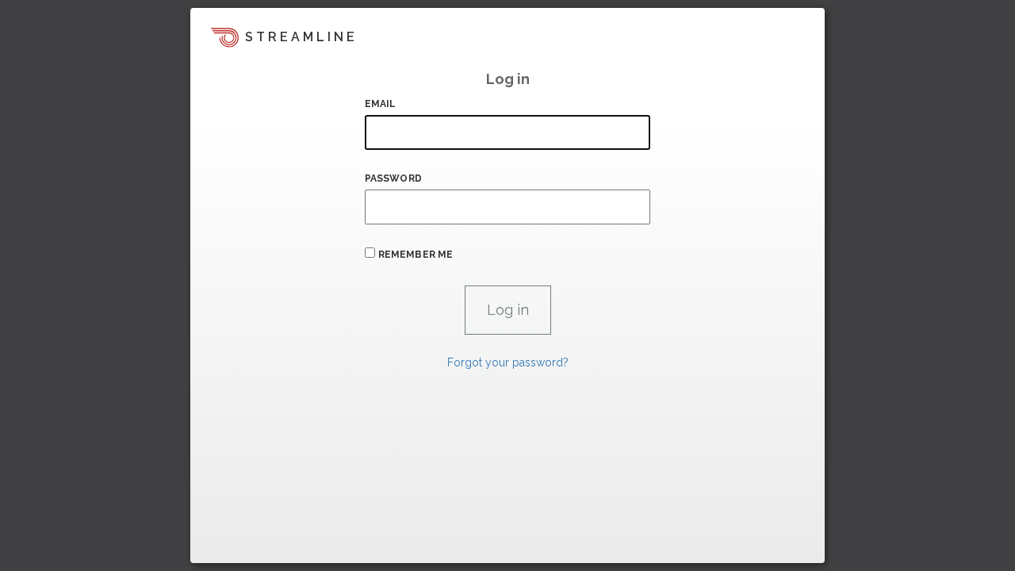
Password (393, 178)
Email (380, 103)
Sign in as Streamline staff (274, 544)
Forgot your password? (508, 362)
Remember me (415, 254)
